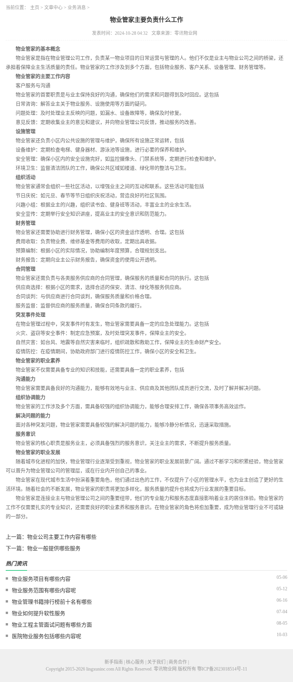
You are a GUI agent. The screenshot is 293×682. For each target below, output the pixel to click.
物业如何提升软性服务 (38, 613)
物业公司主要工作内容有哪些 (62, 537)
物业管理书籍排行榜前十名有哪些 (52, 602)
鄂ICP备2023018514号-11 (222, 669)
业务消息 (77, 7)
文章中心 (53, 7)
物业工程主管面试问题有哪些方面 (52, 625)
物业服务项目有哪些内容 (41, 579)
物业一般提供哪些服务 (53, 548)
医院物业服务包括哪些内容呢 (46, 636)
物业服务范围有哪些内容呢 (44, 590)
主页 (34, 7)
